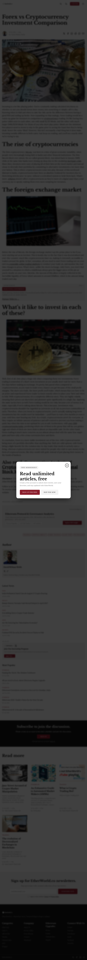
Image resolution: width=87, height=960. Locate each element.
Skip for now (49, 492)
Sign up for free (29, 492)
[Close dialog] (67, 465)
